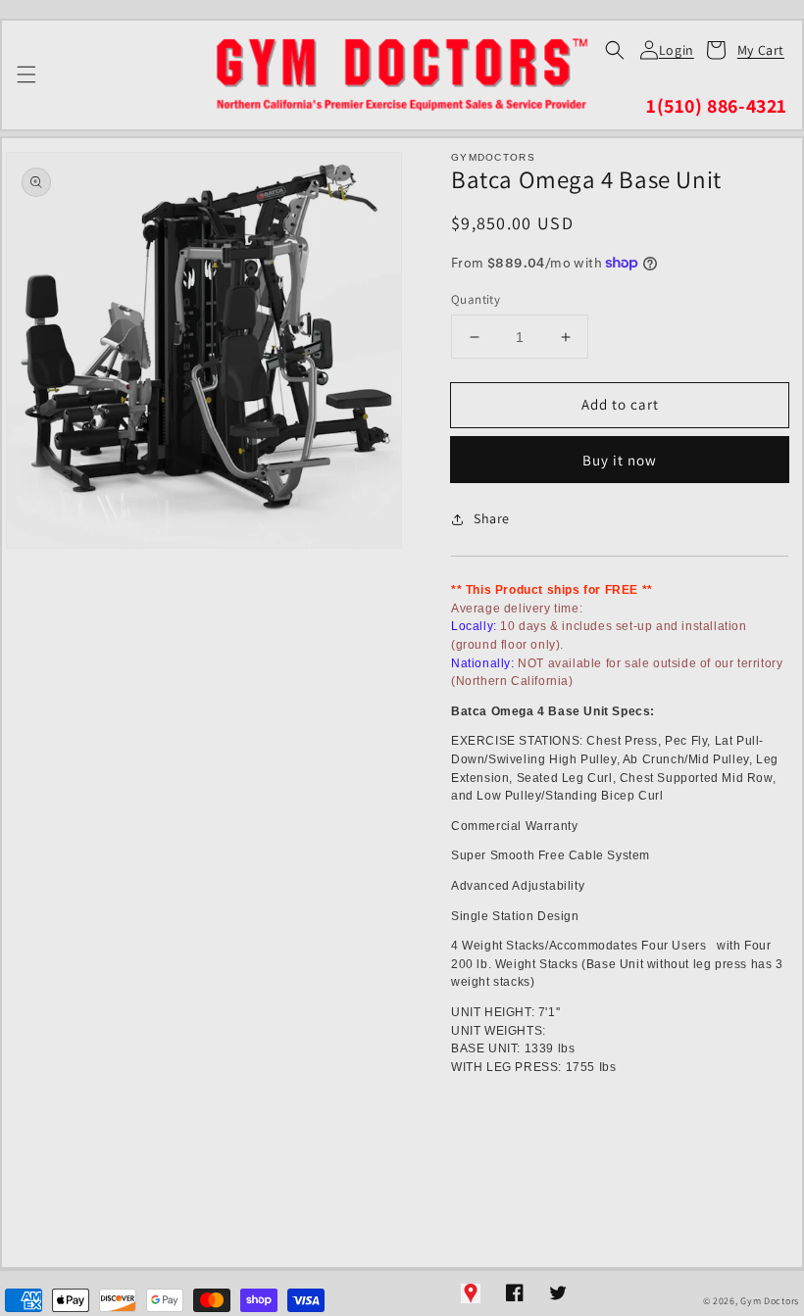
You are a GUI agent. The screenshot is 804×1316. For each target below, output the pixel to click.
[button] (615, 50)
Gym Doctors (769, 1300)
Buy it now (619, 460)
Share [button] (492, 518)
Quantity (475, 299)
